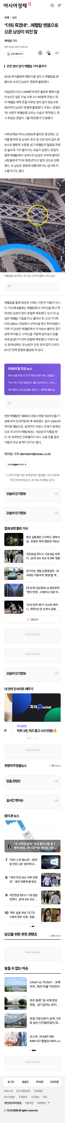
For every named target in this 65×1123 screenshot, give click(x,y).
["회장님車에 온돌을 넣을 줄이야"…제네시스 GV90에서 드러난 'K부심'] (16, 1027)
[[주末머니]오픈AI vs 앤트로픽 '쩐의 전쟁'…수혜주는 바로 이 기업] (13, 596)
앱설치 (25, 1082)
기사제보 (35, 1097)
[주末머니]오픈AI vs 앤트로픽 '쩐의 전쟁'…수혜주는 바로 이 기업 (42, 590)
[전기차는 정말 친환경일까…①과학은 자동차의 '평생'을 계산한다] (13, 579)
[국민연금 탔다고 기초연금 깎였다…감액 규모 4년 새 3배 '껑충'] (13, 562)
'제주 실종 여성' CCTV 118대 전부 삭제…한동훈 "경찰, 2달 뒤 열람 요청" (32, 375)
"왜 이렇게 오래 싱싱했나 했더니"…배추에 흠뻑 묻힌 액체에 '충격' (32, 389)
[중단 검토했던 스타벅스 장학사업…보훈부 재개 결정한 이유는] (13, 545)
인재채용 (38, 1091)
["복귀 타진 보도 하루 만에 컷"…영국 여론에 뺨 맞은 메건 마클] (50, 886)
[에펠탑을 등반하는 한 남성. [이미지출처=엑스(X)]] (32, 225)
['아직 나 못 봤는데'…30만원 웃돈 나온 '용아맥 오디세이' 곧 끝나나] (50, 868)
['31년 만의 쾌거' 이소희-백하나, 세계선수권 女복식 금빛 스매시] (13, 613)
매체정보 (41, 1103)
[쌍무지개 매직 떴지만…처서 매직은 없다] (16, 991)
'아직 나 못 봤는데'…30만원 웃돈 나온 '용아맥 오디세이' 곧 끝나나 (23, 864)
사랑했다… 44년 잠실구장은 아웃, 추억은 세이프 (44, 1039)
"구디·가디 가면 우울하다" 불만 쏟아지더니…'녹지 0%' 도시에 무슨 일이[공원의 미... (32, 382)
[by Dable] (55, 935)
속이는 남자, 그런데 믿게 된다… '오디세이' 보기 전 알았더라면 (44, 1003)
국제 (6, 17)
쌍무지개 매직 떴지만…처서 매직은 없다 (45, 984)
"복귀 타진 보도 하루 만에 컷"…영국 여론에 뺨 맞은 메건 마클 (23, 881)
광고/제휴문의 (23, 1091)
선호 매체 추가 (17, 54)
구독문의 (22, 1097)
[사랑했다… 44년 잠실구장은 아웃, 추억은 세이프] (16, 1045)
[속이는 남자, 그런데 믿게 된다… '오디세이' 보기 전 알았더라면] (16, 1009)
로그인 (11, 1082)
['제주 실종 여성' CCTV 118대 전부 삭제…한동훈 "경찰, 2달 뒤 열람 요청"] (50, 921)
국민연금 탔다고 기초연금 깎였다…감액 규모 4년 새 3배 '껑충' (43, 556)
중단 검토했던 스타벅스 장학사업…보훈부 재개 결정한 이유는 (43, 539)
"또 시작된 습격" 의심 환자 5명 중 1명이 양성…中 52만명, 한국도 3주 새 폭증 (35, 848)
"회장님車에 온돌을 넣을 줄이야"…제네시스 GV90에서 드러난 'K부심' (45, 1021)
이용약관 (29, 1103)
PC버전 (39, 1082)
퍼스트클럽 (9, 1097)
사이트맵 (54, 1082)
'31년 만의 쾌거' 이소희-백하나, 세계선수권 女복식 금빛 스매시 (42, 607)
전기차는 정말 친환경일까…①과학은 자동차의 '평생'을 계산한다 (42, 573)
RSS (45, 1097)
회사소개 (8, 1091)
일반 (14, 17)
